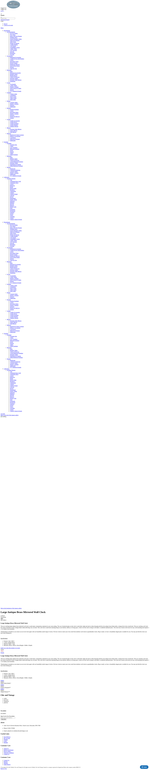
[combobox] (8, 18)
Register (6, 742)
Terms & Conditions (9, 752)
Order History (7, 764)
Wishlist (6, 739)
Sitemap (6, 763)
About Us (6, 748)
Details (2, 652)
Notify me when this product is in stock (10, 648)
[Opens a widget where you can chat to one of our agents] (144, 767)
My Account (7, 738)
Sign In (5, 24)
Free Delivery (7, 737)
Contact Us (6, 754)
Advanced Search (5, 19)
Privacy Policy (7, 751)
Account (3, 413)
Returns (6, 761)
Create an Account (8, 25)
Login (5, 741)
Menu (2, 28)
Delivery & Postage (8, 750)
